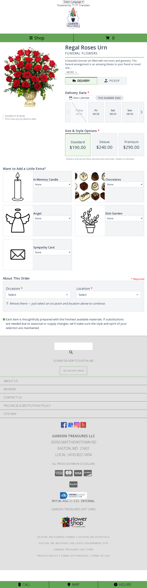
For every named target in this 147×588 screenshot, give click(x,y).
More (70, 72)
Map (74, 584)
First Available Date (109, 97)
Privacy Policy (47, 555)
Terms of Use (100, 555)
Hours (124, 584)
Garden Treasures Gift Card (73, 509)
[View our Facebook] (64, 427)
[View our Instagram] (77, 427)
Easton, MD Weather (53, 543)
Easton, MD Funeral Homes (56, 537)
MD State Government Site (89, 543)
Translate (84, 5)
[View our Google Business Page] (70, 427)
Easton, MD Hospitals (94, 537)
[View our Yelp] (83, 427)
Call (25, 584)
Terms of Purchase (74, 555)
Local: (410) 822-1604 (73, 454)
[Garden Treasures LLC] (73, 28)
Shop (39, 38)
